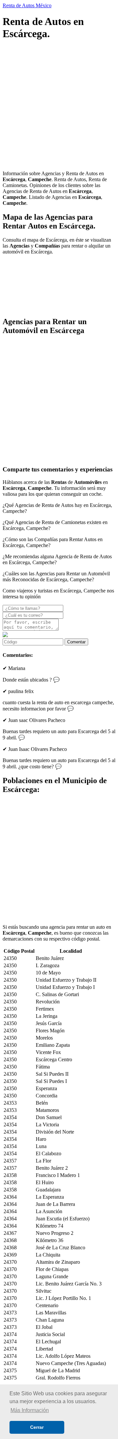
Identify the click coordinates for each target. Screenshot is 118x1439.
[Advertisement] (59, 106)
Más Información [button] (29, 1410)
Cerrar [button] (37, 1427)
